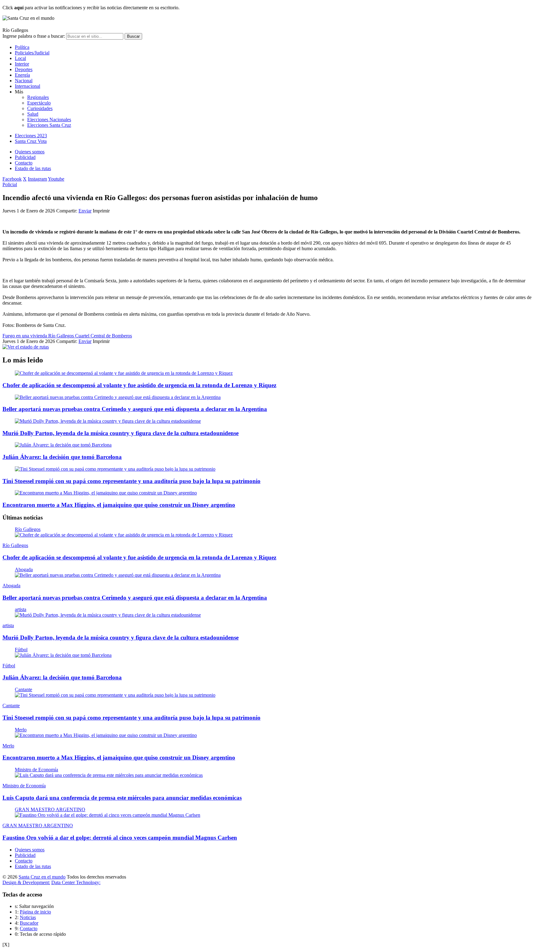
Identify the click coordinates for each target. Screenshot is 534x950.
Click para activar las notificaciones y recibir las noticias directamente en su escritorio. (91, 7)
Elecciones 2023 (31, 135)
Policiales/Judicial (32, 52)
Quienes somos (29, 151)
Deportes (23, 69)
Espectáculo (39, 102)
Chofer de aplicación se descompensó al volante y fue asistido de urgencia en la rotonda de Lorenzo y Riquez (139, 385)
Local (20, 58)
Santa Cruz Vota (31, 141)
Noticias (28, 917)
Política (22, 47)
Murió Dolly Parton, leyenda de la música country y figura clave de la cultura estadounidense (120, 433)
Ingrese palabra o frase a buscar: (33, 36)
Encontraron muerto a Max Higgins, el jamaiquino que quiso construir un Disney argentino (118, 505)
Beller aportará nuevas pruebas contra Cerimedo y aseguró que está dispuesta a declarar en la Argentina (134, 409)
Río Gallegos (61, 335)
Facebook (12, 179)
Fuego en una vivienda (25, 335)
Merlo (21, 729)
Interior (22, 63)
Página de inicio (35, 911)
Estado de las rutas (33, 168)
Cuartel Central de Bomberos (103, 335)
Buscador (29, 923)
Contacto (23, 162)
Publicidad (25, 157)
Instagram (37, 179)
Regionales (38, 97)
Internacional (27, 86)
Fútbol (21, 649)
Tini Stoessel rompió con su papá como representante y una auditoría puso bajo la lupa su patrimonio (131, 481)
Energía (22, 75)
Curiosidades (40, 108)
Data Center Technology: (75, 882)
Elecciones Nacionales (49, 119)
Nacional (23, 80)
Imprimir (101, 210)
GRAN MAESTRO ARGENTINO (50, 809)
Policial (9, 184)
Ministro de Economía (36, 769)
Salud (32, 114)
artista (20, 609)
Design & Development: (26, 882)
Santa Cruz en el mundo (42, 876)
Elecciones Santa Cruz (49, 125)
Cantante (23, 689)
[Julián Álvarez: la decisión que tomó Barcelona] (63, 444)
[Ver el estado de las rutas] (25, 346)
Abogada (24, 569)
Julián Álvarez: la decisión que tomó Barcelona (62, 457)
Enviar (84, 210)
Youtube (56, 179)
